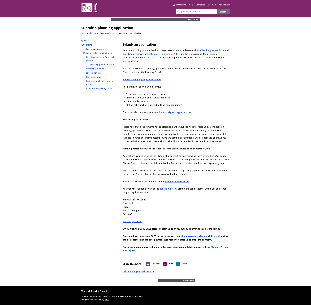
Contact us (200, 5)
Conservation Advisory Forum (101, 88)
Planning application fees (101, 69)
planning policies (135, 54)
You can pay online (132, 221)
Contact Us (106, 296)
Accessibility (224, 5)
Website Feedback (120, 296)
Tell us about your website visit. (138, 271)
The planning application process (101, 64)
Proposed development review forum (99, 83)
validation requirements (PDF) (164, 54)
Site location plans (98, 73)
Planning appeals (98, 77)
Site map (212, 5)
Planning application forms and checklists (100, 59)
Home (83, 33)
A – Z (191, 5)
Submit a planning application (101, 53)
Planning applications (107, 33)
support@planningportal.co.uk (175, 112)
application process (208, 50)
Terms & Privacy (136, 296)
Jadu (107, 300)
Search (223, 12)
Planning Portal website (177, 181)
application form (168, 188)
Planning (92, 33)
